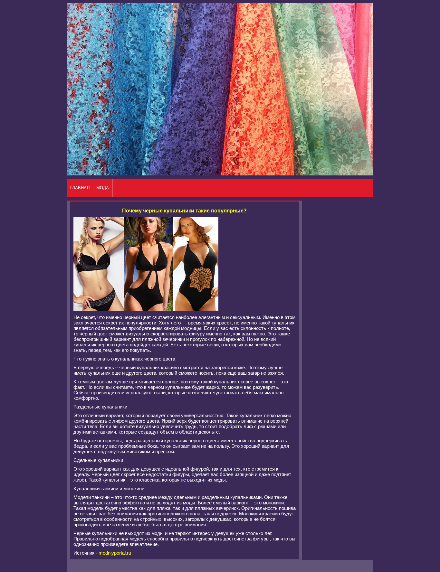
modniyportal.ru (115, 553)
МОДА (102, 187)
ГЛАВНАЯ (80, 187)
